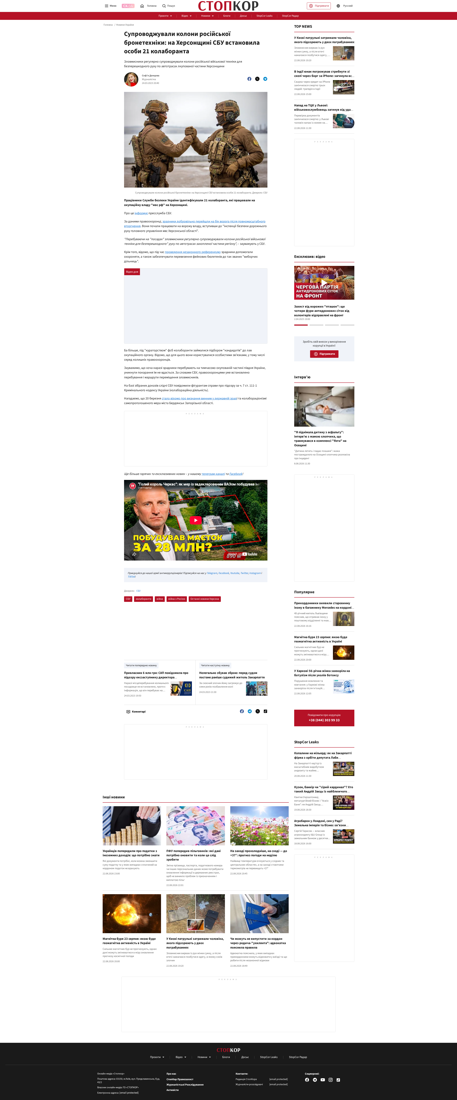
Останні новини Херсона (204, 599)
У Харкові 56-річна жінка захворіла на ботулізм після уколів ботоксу (322, 673)
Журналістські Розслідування (185, 1085)
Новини (205, 16)
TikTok (131, 577)
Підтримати (322, 6)
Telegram (212, 573)
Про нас (171, 1074)
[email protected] (129, 1093)
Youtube (234, 573)
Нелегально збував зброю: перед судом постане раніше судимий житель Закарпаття (232, 675)
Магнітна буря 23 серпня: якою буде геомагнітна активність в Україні (129, 941)
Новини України (125, 25)
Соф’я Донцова (150, 75)
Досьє (243, 16)
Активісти (173, 1090)
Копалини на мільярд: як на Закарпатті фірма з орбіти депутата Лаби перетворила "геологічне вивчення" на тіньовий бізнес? (323, 759)
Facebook (235, 474)
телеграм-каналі (213, 474)
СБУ (138, 591)
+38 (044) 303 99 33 (324, 720)
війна (160, 599)
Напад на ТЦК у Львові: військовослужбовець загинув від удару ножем (324, 109)
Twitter (244, 573)
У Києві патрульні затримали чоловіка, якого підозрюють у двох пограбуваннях (195, 943)
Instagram (255, 573)
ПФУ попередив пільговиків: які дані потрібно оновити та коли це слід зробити (193, 855)
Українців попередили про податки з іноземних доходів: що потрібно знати (131, 853)
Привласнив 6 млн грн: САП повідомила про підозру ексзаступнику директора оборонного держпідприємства (156, 677)
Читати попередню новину (141, 665)
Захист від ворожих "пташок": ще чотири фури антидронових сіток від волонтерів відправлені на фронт (321, 311)
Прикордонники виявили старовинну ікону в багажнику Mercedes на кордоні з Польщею (324, 607)
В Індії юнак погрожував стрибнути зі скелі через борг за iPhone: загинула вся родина (323, 76)
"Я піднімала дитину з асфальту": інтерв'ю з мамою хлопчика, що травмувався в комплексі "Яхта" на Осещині (320, 439)
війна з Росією (176, 599)
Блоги (226, 16)
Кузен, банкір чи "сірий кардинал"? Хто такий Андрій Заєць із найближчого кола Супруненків (323, 791)
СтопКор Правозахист (180, 1079)
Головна (108, 25)
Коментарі (138, 712)
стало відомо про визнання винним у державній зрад (199, 398)
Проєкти (163, 16)
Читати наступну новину (215, 665)
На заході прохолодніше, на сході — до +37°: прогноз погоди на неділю (258, 853)
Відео (185, 16)
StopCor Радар (290, 16)
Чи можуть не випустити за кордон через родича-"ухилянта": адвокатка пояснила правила (258, 943)
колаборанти (143, 599)
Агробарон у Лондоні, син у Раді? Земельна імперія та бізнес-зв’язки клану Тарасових (320, 825)
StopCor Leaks (264, 16)
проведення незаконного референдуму (193, 252)
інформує (141, 213)
